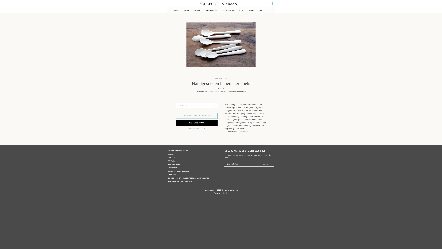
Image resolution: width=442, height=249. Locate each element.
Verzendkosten (214, 91)
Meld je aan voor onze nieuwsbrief (244, 151)
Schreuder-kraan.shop (229, 190)
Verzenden (172, 168)
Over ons (172, 174)
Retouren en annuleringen (180, 181)
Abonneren (266, 164)
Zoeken (171, 154)
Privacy (171, 161)
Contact (172, 158)
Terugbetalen (174, 164)
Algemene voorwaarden (178, 171)
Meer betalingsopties (197, 128)
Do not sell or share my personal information (189, 178)
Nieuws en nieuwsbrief (178, 151)
